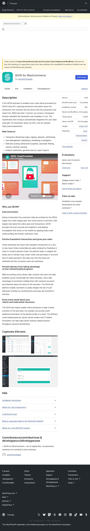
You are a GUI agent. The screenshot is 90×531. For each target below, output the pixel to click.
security (84, 140)
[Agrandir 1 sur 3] (26, 338)
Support (84, 89)
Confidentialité (8, 483)
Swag (71, 483)
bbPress (6, 501)
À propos (5, 471)
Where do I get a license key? (14, 407)
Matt (5, 497)
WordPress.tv (52, 486)
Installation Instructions (11, 400)
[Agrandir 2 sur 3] (55, 338)
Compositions (29, 483)
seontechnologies (25, 79)
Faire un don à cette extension (74, 213)
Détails (7, 89)
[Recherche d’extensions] (25, 23)
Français (10, 515)
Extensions (28, 479)
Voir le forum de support (72, 189)
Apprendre (50, 471)
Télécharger (81, 77)
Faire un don (74, 479)
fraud (85, 131)
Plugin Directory (8, 10)
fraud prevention (81, 136)
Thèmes (27, 475)
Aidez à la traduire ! (65, 16)
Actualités (6, 475)
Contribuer (72, 471)
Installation (27, 89)
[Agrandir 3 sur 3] (55, 358)
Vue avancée (67, 146)
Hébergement (7, 479)
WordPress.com (9, 493)
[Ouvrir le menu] (86, 3)
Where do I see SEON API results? (16, 428)
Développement (43, 89)
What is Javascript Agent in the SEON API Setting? (22, 421)
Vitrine (26, 471)
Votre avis (66, 168)
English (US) (83, 126)
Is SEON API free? (9, 414)
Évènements (73, 475)
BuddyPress (8, 505)
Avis (16, 89)
